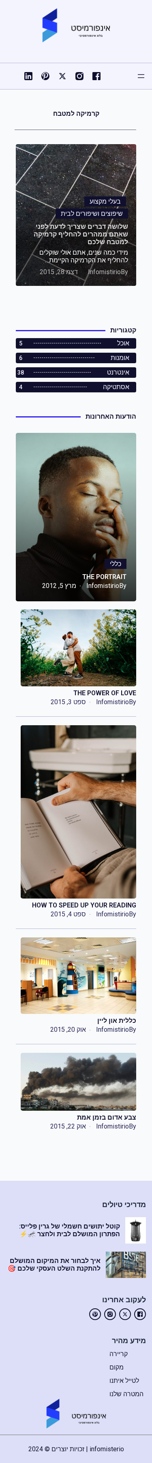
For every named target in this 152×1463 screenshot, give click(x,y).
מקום (116, 1367)
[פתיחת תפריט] (141, 76)
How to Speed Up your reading (84, 905)
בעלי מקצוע (105, 201)
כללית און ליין (116, 1020)
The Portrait (104, 577)
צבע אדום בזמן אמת (106, 1117)
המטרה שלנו (126, 1394)
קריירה (118, 1354)
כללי (115, 564)
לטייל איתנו (124, 1380)
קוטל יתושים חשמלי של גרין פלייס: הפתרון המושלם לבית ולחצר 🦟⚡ (69, 1230)
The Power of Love (104, 693)
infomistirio (104, 272)
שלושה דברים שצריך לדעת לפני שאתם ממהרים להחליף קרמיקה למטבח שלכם (81, 234)
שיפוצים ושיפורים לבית (92, 213)
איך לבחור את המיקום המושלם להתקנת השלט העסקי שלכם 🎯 (54, 1264)
